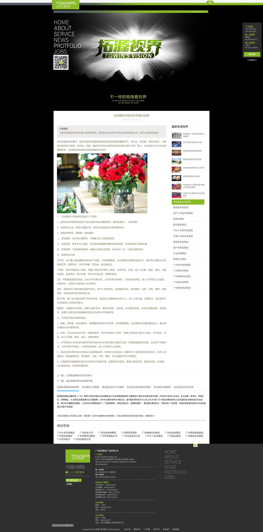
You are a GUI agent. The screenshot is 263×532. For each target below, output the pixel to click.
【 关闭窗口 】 (252, 60)
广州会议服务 (174, 436)
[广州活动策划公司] (65, 5)
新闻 (68, 40)
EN (210, 2)
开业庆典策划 (179, 253)
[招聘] (178, 477)
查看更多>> (150, 416)
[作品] (178, 472)
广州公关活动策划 (66, 433)
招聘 (68, 51)
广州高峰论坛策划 (182, 276)
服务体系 (146, 1)
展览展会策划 (179, 225)
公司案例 (175, 1)
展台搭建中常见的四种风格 (79, 381)
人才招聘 (146, 529)
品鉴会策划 (178, 219)
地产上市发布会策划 (183, 213)
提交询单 (252, 54)
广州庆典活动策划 (86, 436)
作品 (68, 46)
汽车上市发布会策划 (183, 230)
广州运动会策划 (180, 282)
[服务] (178, 461)
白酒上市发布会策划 (183, 236)
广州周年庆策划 (180, 270)
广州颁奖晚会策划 (182, 288)
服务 (68, 34)
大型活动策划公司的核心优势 (69, 416)
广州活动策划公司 (82, 439)
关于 (68, 28)
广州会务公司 (86, 433)
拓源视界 (184, 1)
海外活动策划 (156, 1)
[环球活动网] (73, 484)
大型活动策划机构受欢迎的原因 (129, 416)
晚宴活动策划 (179, 259)
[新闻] (178, 466)
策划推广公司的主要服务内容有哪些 (99, 416)
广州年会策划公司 (108, 436)
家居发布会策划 (180, 242)
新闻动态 (167, 1)
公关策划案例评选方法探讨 (79, 375)
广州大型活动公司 (131, 436)
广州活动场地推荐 (182, 265)
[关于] (178, 456)
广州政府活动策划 (194, 436)
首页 (131, 1)
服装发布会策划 (180, 207)
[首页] (178, 451)
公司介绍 (137, 1)
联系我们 (166, 529)
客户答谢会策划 (180, 247)
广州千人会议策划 (154, 436)
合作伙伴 (156, 529)
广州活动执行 (63, 439)
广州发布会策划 (64, 436)
